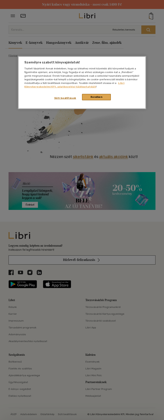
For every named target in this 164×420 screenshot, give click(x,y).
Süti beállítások (65, 98)
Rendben (96, 96)
